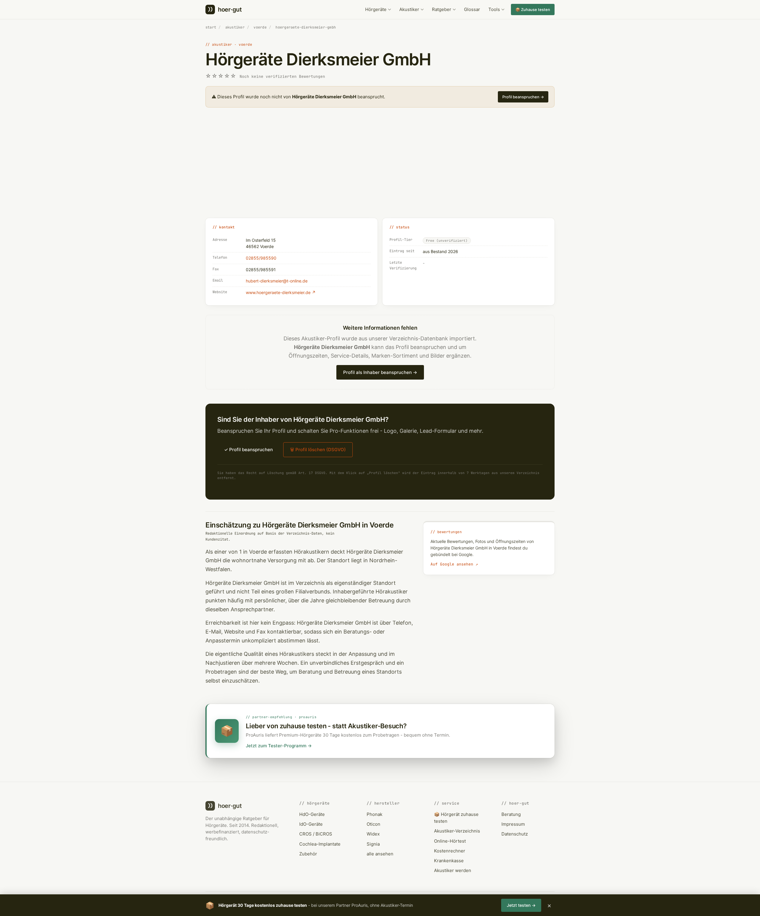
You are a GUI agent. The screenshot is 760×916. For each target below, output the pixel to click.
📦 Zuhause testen (532, 9)
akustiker (235, 27)
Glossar (472, 9)
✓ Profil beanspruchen (248, 449)
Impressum (513, 824)
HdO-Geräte (312, 814)
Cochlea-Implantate (320, 844)
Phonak (374, 814)
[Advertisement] (380, 169)
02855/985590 (261, 257)
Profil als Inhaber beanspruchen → (380, 372)
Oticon (373, 824)
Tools (494, 9)
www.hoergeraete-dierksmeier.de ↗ (281, 292)
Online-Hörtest (450, 841)
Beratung (511, 814)
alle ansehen (380, 854)
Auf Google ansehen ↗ (454, 563)
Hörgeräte (376, 9)
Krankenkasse (449, 860)
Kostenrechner (449, 851)
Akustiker (409, 9)
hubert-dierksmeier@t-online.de (277, 280)
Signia (373, 844)
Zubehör (308, 854)
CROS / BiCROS (315, 834)
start (210, 27)
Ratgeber (441, 9)
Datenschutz (514, 834)
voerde (260, 27)
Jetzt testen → (521, 905)
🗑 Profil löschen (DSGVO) (318, 449)
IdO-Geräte (311, 824)
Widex (373, 834)
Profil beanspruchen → (523, 96)
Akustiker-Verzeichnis (457, 831)
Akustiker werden (452, 870)
